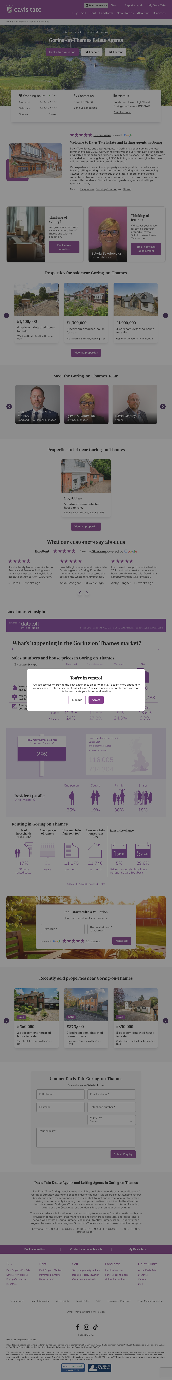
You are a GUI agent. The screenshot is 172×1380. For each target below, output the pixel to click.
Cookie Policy (79, 688)
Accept (96, 700)
